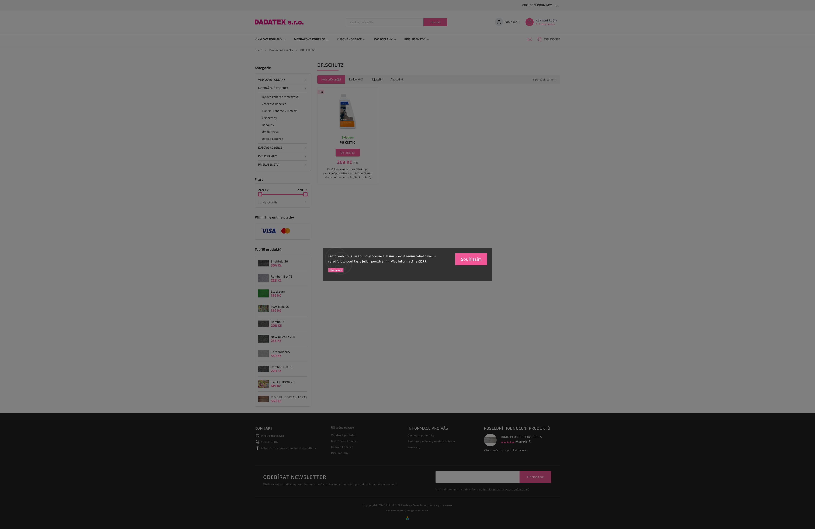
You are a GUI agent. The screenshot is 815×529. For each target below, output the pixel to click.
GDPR (422, 261)
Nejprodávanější (331, 79)
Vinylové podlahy (271, 79)
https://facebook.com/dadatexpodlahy (288, 448)
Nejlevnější (356, 79)
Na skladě (284, 202)
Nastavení (336, 270)
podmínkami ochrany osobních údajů (504, 489)
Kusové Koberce (270, 147)
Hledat (435, 22)
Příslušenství (269, 164)
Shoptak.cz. (422, 510)
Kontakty (414, 447)
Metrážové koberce (273, 88)
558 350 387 (269, 441)
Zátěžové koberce (274, 104)
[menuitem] (272, 39)
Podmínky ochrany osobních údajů (431, 441)
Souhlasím (471, 259)
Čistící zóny (269, 118)
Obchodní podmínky (537, 5)
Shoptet (400, 510)
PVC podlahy (267, 156)
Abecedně (397, 79)
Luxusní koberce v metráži (280, 111)
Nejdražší (376, 79)
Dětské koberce (272, 138)
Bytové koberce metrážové (280, 97)
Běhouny (268, 125)
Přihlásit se (535, 477)
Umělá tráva (270, 131)
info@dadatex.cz (272, 435)
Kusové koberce (342, 447)
